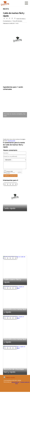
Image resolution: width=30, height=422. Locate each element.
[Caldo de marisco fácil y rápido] (15, 211)
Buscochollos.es (15, 382)
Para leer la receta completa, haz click (14, 115)
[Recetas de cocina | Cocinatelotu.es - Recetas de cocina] (5, 3)
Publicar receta (10, 377)
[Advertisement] (15, 70)
